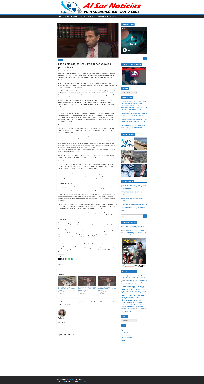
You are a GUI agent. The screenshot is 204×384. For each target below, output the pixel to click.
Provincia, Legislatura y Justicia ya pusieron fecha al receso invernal (71, 303)
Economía (74, 16)
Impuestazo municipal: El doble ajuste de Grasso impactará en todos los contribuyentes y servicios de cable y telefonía (134, 232)
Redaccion (69, 70)
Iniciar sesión (124, 332)
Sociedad (82, 16)
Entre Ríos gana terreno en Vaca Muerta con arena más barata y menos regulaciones (133, 309)
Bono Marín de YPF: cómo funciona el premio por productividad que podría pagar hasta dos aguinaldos (134, 109)
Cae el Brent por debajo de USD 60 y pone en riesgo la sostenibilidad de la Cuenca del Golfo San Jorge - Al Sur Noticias (134, 297)
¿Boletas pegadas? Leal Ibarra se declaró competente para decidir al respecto (107, 288)
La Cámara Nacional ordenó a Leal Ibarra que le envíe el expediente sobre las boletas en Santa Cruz (87, 288)
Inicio (59, 16)
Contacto (113, 16)
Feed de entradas (125, 335)
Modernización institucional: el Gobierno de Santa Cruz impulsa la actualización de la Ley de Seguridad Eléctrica (133, 103)
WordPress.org (125, 340)
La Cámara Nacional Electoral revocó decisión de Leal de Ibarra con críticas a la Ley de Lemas (66, 288)
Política (66, 16)
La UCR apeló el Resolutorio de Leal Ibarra (104, 302)
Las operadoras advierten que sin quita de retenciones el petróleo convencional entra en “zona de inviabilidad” (134, 300)
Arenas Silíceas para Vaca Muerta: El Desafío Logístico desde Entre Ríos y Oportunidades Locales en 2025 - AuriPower (132, 306)
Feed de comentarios (126, 337)
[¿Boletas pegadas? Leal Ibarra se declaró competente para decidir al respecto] (107, 281)
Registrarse (124, 330)
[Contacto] (127, 143)
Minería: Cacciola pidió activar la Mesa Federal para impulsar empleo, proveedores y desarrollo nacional (134, 115)
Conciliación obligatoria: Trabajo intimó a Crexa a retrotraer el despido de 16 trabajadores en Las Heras (133, 127)
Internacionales (103, 16)
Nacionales (91, 16)
